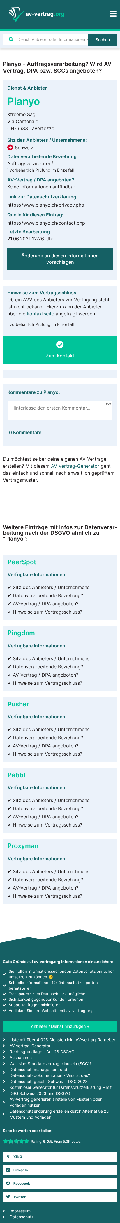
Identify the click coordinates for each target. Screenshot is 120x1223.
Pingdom (21, 633)
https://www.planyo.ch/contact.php (46, 223)
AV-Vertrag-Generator (75, 466)
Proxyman (23, 846)
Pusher (18, 704)
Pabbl (16, 775)
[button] (60, 1157)
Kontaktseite (40, 314)
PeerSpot (22, 562)
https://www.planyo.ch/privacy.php (45, 205)
